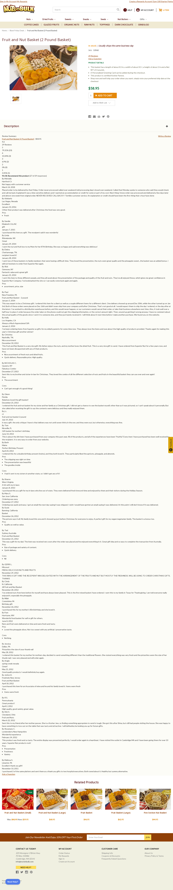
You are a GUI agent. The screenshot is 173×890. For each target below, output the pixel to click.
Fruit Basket (86, 812)
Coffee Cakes (31, 24)
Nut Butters (123, 19)
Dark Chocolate (124, 24)
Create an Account (67, 861)
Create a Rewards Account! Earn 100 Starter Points (151, 1)
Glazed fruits (51, 24)
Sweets (68, 19)
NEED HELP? (26, 867)
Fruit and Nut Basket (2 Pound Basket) (18, 139)
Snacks (86, 19)
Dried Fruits (48, 19)
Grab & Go (143, 24)
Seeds (103, 19)
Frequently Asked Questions (114, 859)
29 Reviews (93, 56)
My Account (11, 1)
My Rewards (22, 1)
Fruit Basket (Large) (120, 812)
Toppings (104, 24)
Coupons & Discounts (111, 856)
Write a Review (164, 136)
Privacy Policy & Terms (154, 856)
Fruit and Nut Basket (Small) (17, 812)
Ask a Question (95, 59)
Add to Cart (17, 801)
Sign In (3, 1)
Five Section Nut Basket (155, 812)
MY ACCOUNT (147, 10)
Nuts (28, 19)
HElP (130, 10)
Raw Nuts (89, 24)
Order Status (64, 853)
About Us (149, 853)
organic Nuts (71, 24)
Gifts (142, 19)
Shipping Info (107, 853)
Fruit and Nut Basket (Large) (52, 812)
